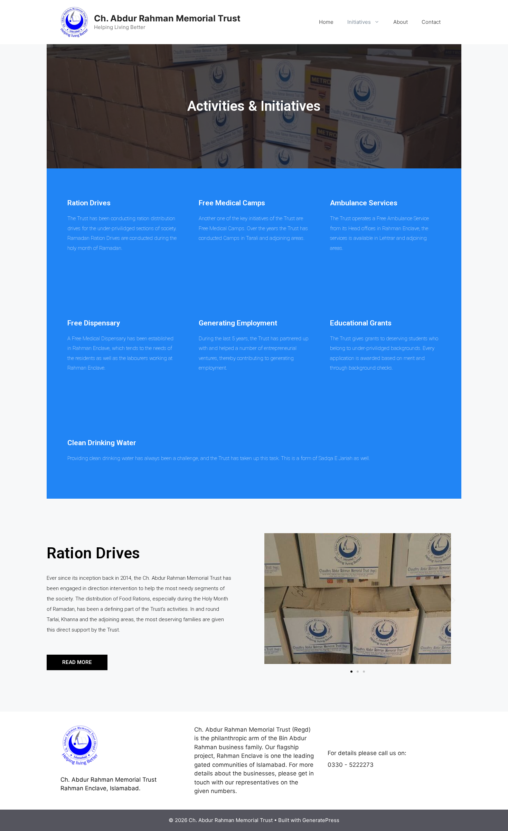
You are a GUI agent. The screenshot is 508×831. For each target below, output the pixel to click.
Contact (431, 22)
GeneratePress (320, 820)
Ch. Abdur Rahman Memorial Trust (167, 18)
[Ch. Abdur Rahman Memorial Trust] (74, 21)
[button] (77, 662)
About (400, 22)
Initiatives (359, 22)
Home (326, 22)
